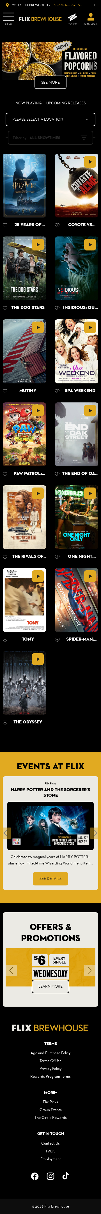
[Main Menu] (8, 19)
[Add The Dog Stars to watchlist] (5, 308)
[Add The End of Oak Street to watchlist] (57, 474)
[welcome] (91, 19)
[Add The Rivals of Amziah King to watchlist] (5, 557)
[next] (95, 64)
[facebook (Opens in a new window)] (34, 1176)
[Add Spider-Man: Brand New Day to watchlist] (57, 640)
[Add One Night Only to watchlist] (57, 557)
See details (50, 878)
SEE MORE (50, 82)
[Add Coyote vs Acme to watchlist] (57, 225)
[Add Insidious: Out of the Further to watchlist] (57, 308)
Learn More (52, 986)
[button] (5, 833)
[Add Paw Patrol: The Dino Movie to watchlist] (5, 474)
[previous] (5, 64)
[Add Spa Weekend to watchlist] (57, 391)
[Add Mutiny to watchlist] (5, 391)
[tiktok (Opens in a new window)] (66, 1176)
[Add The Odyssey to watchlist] (5, 722)
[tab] (28, 103)
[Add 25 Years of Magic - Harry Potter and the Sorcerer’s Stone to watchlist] (5, 225)
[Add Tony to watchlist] (5, 640)
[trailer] (90, 162)
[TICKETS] (73, 19)
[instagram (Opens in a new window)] (50, 1176)
